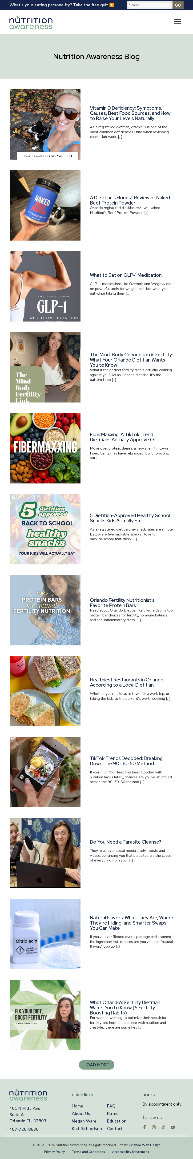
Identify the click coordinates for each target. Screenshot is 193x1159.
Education (116, 1121)
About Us (81, 1113)
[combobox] (150, 5)
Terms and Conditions (88, 1152)
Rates (112, 1113)
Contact (115, 1128)
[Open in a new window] (144, 1127)
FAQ (111, 1106)
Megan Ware (84, 1121)
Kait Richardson (87, 1128)
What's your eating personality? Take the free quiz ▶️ (61, 5)
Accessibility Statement (130, 1152)
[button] (96, 1065)
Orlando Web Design (145, 1145)
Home (77, 1106)
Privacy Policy (54, 1152)
